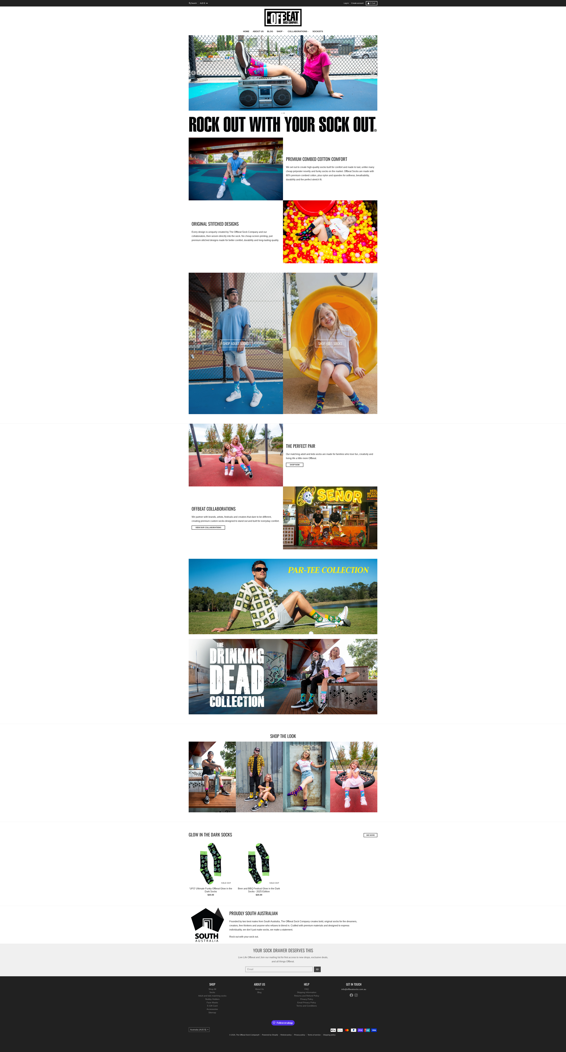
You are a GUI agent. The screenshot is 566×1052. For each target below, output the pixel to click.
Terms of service (314, 1035)
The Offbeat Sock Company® (247, 1035)
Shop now (295, 465)
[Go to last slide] (193, 73)
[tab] (282, 113)
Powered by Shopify (270, 1035)
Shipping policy (329, 1035)
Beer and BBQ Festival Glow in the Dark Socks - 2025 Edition (259, 890)
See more (370, 835)
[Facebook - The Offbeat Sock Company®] (351, 995)
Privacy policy (299, 1035)
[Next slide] (372, 73)
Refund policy (286, 1035)
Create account (357, 3)
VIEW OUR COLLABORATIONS (208, 528)
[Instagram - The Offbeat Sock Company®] (356, 995)
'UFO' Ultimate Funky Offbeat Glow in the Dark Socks (210, 890)
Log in (346, 3)
